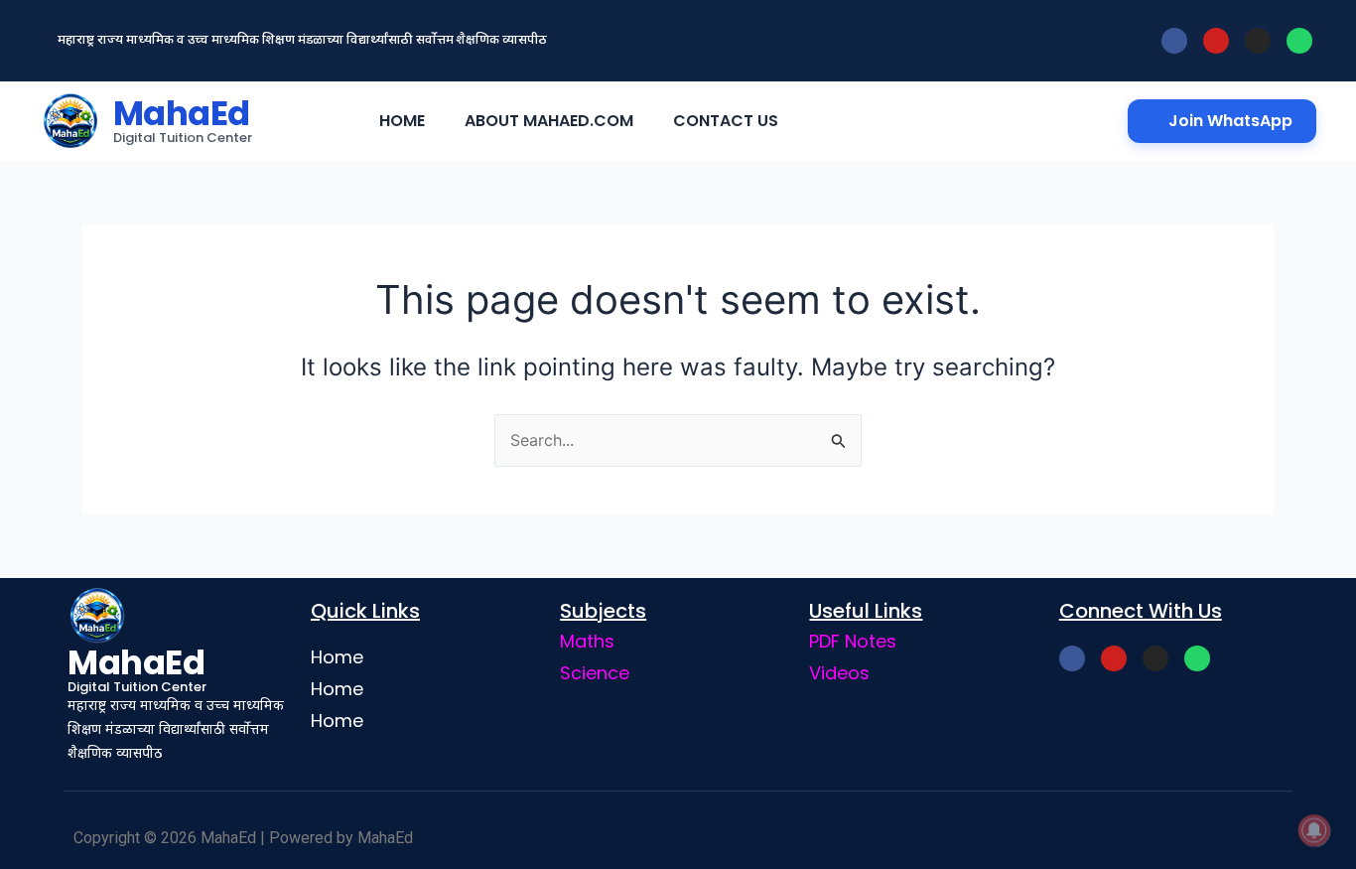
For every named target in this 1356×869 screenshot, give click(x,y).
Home (402, 120)
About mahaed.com (549, 120)
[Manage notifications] (1314, 830)
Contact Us (725, 120)
